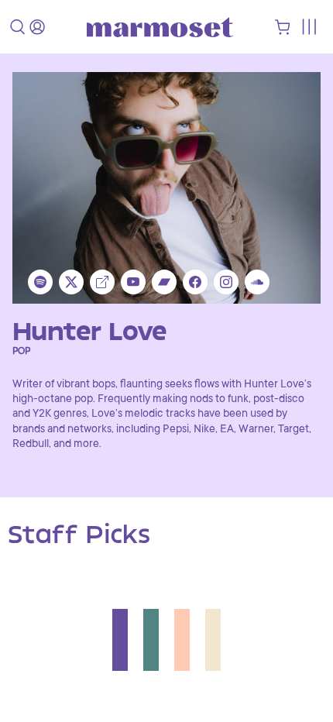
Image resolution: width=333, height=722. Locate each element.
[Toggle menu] (308, 26)
